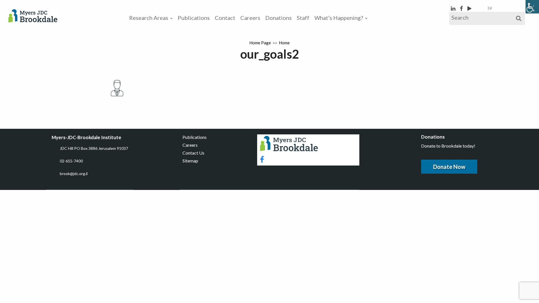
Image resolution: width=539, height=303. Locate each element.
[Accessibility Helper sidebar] (532, 6)
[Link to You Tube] (469, 8)
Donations (278, 17)
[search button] (518, 18)
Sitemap (190, 160)
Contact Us (193, 152)
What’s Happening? (338, 17)
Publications (194, 17)
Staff (303, 17)
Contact (225, 17)
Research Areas (148, 17)
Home (284, 42)
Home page (260, 42)
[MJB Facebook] (462, 8)
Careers (250, 17)
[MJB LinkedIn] (453, 8)
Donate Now (449, 166)
